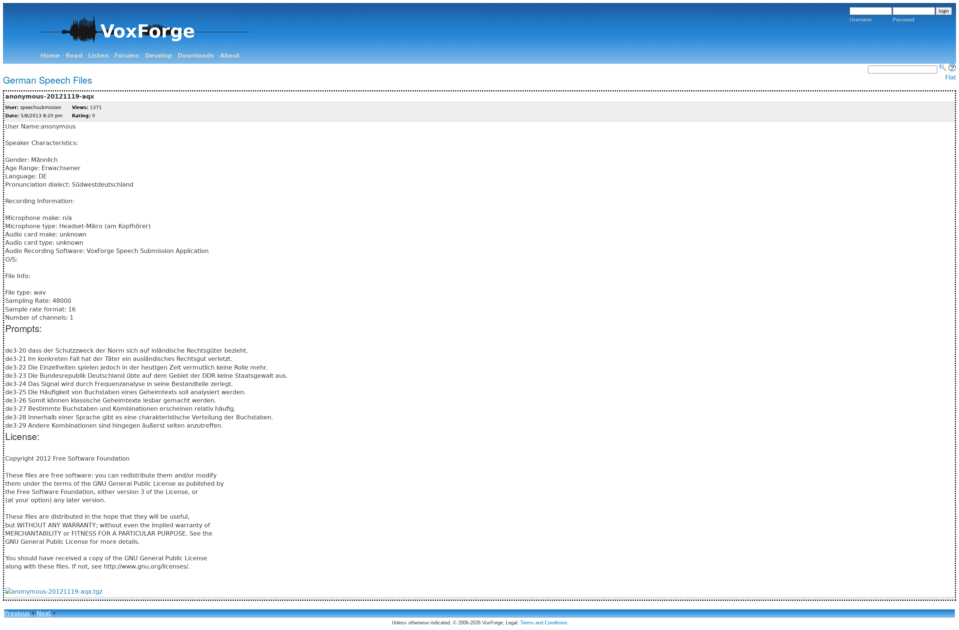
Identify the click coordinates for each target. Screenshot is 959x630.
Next (44, 613)
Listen (98, 55)
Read (74, 55)
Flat (950, 77)
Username (861, 19)
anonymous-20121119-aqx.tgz (56, 591)
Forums (126, 55)
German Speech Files (47, 79)
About (230, 55)
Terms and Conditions (544, 623)
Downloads (196, 55)
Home (50, 55)
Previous (17, 613)
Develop (158, 55)
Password (903, 19)
